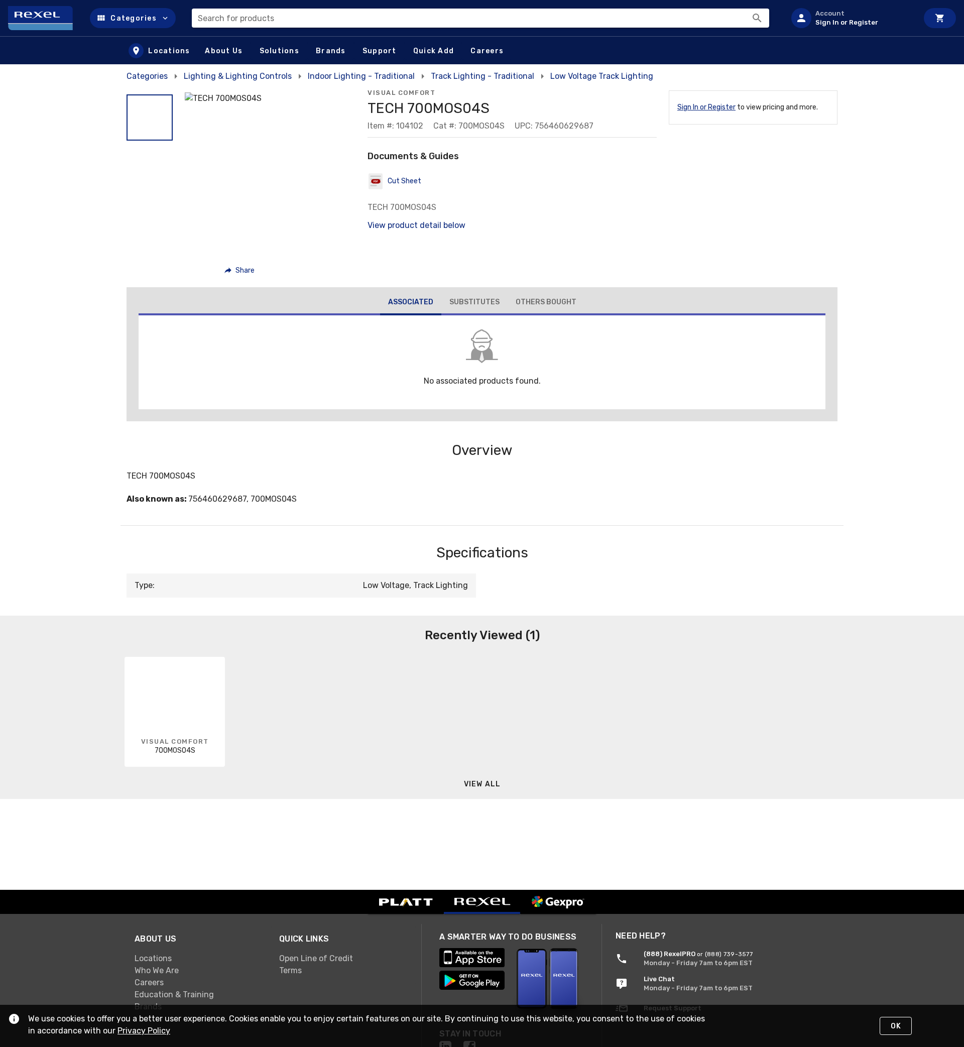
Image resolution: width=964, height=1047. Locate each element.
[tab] (410, 303)
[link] (199, 958)
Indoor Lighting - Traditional (361, 76)
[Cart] (940, 18)
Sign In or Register (706, 107)
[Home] (45, 18)
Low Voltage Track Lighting (601, 76)
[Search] (757, 18)
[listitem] (850, 18)
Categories (147, 76)
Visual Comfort (401, 92)
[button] (133, 18)
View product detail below (416, 225)
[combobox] (480, 18)
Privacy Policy (143, 1030)
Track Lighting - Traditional (482, 76)
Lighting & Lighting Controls (238, 76)
